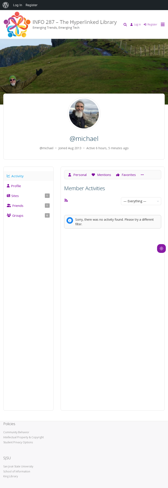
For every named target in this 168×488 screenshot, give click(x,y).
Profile (16, 186)
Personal (79, 174)
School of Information (16, 471)
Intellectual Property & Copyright (23, 437)
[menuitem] (5, 5)
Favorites (128, 174)
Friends (30, 205)
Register (152, 24)
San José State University (18, 466)
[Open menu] (162, 24)
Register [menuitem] (31, 5)
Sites (29, 195)
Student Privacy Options (18, 442)
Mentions (103, 174)
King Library (10, 476)
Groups (30, 215)
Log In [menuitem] (17, 5)
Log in (137, 24)
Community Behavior (16, 432)
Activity (17, 176)
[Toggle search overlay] (125, 24)
